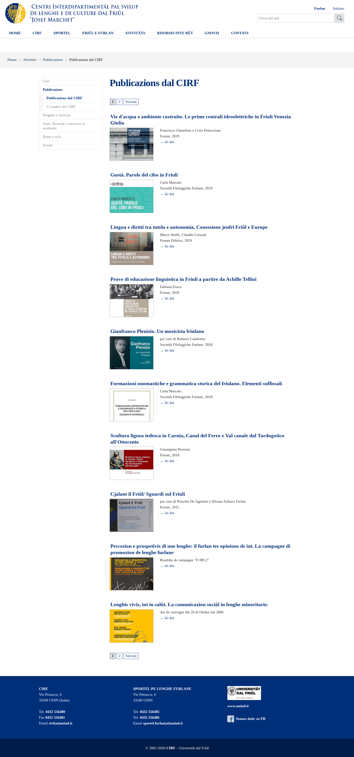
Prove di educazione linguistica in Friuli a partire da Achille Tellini (183, 279)
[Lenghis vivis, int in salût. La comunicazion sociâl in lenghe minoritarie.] (131, 626)
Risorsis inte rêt (175, 33)
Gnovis (212, 33)
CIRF (37, 33)
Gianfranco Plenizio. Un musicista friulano (157, 331)
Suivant (131, 102)
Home (15, 33)
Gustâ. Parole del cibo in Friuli (144, 175)
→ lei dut (167, 142)
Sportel (61, 33)
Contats (239, 33)
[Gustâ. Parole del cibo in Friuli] (131, 197)
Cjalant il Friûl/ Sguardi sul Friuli (147, 494)
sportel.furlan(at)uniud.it (163, 723)
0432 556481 (55, 717)
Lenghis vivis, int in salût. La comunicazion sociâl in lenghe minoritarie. (189, 604)
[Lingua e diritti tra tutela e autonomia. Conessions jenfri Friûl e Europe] (131, 249)
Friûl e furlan (97, 33)
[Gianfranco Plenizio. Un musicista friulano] (131, 353)
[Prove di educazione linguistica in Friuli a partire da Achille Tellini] (131, 301)
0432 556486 (149, 717)
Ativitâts (135, 33)
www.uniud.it (238, 706)
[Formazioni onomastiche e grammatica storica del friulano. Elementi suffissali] (131, 405)
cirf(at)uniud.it (60, 723)
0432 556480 (55, 712)
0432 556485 (149, 712)
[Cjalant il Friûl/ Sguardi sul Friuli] (131, 515)
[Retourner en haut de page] (345, 748)
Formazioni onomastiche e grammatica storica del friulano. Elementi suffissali (196, 383)
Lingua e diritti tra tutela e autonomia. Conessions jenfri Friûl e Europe (189, 227)
